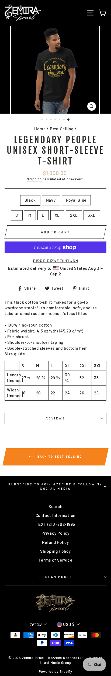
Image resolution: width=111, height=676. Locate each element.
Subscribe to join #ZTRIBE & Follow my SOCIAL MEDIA (55, 486)
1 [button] (42, 120)
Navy (51, 200)
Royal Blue (76, 200)
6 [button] (64, 120)
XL (57, 215)
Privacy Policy (55, 533)
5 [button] (60, 120)
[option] (55, 70)
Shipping (34, 179)
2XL (74, 215)
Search (55, 506)
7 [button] (68, 119)
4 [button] (55, 120)
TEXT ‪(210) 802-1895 (55, 524)
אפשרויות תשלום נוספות (55, 260)
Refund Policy (55, 542)
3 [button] (51, 120)
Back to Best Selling (59, 456)
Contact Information (56, 515)
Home (40, 128)
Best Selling (62, 128)
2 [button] (47, 120)
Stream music (55, 577)
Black (30, 200)
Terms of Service (55, 560)
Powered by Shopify (55, 671)
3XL (91, 215)
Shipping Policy (55, 551)
